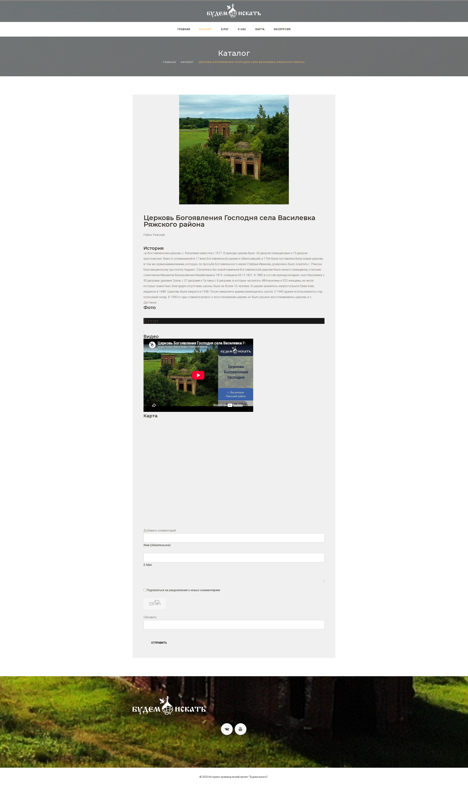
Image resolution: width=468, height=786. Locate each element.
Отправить (159, 642)
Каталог (205, 29)
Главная (184, 29)
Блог (225, 29)
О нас (242, 29)
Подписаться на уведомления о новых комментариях (183, 590)
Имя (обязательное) (157, 545)
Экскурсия (282, 29)
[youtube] (240, 729)
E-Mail (148, 565)
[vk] (227, 729)
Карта (260, 29)
